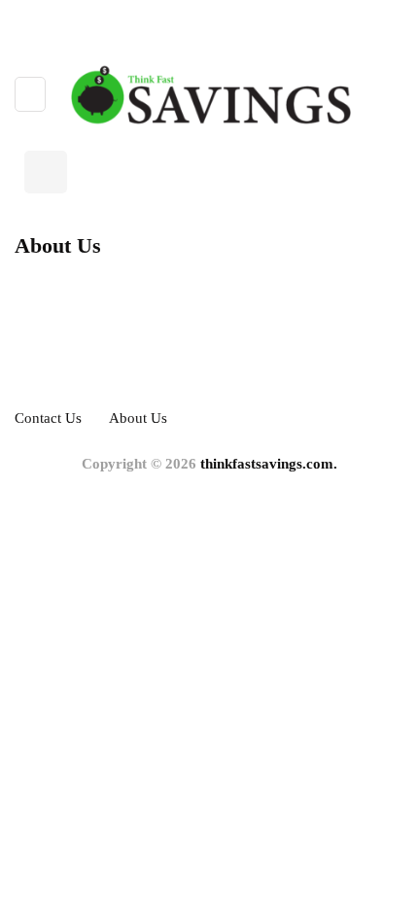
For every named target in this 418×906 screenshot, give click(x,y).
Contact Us (48, 418)
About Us (138, 418)
